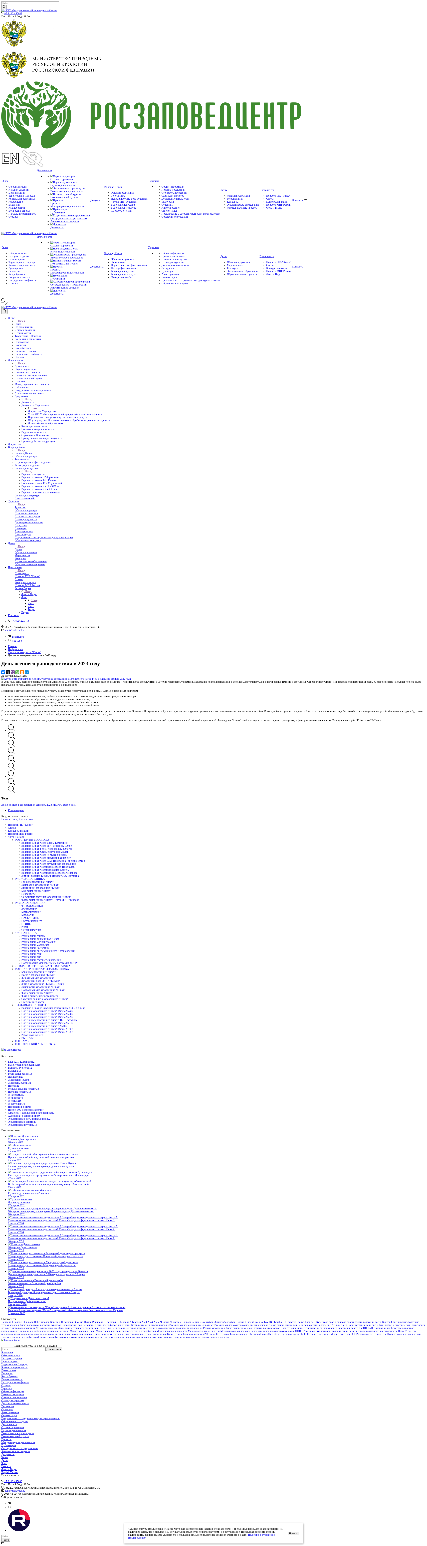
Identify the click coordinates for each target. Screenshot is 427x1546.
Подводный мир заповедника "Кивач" (43, 990)
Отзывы (13, 216)
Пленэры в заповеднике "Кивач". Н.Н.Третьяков (49, 1020)
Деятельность (44, 170)
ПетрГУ (402, 1331)
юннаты (224, 1337)
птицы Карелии (184, 1334)
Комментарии (16, 810)
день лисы (372, 1325)
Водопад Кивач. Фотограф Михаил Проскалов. (48, 866)
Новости (6, 1466)
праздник (64, 1334)
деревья (131, 1328)
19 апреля (97, 1322)
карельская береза (348, 1328)
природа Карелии (94, 1334)
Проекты (55, 203)
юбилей (214, 1337)
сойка (313, 1334)
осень (72, 804)
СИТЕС (304, 1334)
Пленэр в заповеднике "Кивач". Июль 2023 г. (47, 1014)
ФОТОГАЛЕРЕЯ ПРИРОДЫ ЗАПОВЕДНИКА (42, 968)
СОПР (354, 1334)
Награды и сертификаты (22, 213)
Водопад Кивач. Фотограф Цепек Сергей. (45, 869)
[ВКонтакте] (3, 672)
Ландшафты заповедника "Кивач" (40, 987)
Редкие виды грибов (33, 935)
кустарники (8, 1331)
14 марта (78, 1322)
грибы (280, 1325)
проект (108, 1334)
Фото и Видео (274, 207)
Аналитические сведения (64, 221)
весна (378, 1322)
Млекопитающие (31, 911)
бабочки (292, 1322)
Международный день (82, 1331)
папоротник (376, 1331)
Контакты (297, 200)
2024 (150, 1322)
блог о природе (337, 1322)
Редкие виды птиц (31, 953)
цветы (98, 1337)
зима (269, 1328)
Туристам (153, 181)
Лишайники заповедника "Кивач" (40, 887)
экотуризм (179, 1337)
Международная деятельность (67, 206)
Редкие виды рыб (31, 956)
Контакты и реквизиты (22, 198)
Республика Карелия (228, 1334)
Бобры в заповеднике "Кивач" (38, 971)
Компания (7, 1352)
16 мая (87, 1322)
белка (301, 1322)
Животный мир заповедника (37, 977)
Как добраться (17, 207)
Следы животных (31, 929)
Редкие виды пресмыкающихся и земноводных (48, 950)
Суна (390, 1334)
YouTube (17, 640)
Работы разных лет (32, 1035)
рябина (244, 1334)
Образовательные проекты (242, 207)
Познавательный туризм (64, 197)
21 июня (164, 1322)
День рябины (119, 1328)
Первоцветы (28, 893)
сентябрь (41, 804)
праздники (77, 1334)
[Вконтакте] (9, 1503)
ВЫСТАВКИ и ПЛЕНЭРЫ (30, 1005)
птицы (139, 1334)
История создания (19, 189)
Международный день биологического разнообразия (126, 1331)
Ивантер (285, 1328)
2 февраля (135, 1322)
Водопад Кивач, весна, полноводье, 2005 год (46, 848)
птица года (128, 1334)
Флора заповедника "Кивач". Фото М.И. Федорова (50, 899)
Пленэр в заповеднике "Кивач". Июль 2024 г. (47, 1011)
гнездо (272, 1325)
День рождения (102, 1328)
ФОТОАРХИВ (23, 1041)
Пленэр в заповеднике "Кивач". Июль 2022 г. (47, 1017)
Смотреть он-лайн (121, 210)
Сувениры (167, 204)
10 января (27, 1322)
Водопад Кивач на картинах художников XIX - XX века (53, 1008)
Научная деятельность (62, 185)
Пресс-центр (267, 190)
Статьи (270, 198)
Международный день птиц (204, 1331)
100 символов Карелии (47, 1322)
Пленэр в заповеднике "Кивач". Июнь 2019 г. (47, 1029)
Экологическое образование (243, 204)
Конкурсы (233, 201)
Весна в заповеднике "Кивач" (38, 974)
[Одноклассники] (22, 672)
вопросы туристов (50, 1325)
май (57, 1331)
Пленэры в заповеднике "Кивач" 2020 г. (44, 1026)
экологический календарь (125, 1337)
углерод (397, 1334)
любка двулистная (44, 1331)
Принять (293, 1533)
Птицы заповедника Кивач (158, 1334)
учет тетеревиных (11, 1337)
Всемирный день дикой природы (150, 1325)
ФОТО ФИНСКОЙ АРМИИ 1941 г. (35, 1044)
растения (198, 1334)
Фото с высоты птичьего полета (39, 996)
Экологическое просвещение (66, 191)
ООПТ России (303, 1331)
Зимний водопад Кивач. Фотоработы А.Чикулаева (50, 875)
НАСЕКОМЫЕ (30, 917)
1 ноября (17, 1322)
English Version (9, 1472)
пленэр (412, 1331)
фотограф (34, 1337)
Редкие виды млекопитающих (38, 941)
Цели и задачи (17, 192)
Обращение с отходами (174, 216)
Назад (21, 321)
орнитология (333, 1331)
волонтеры (33, 1325)
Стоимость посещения (174, 192)
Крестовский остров (402, 1328)
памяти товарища (359, 1331)
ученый (416, 1334)
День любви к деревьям (391, 1325)
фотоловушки (62, 1337)
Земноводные (29, 908)
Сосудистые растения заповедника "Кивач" (46, 896)
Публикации (57, 212)
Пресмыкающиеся (31, 920)
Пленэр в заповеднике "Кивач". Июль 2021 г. (47, 1023)
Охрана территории (61, 179)
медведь (64, 1331)
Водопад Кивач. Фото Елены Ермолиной (44, 842)
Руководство (16, 201)
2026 (156, 1322)
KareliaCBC (280, 1322)
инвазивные (298, 1328)
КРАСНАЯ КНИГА (26, 932)
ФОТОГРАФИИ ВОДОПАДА (32, 839)
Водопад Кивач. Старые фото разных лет (44, 851)
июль (326, 1328)
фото (66, 804)
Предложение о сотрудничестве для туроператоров (190, 213)
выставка (263, 1325)
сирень (295, 1334)
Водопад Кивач (113, 187)
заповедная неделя (178, 1328)
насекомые (281, 1331)
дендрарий (291, 1325)
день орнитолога (415, 1325)
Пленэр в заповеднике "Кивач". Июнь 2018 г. (47, 1032)
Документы (57, 227)
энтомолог (204, 1337)
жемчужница (149, 1328)
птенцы (117, 1334)
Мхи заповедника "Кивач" (36, 890)
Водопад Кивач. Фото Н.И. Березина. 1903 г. (46, 845)
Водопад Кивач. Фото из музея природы (44, 854)
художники (77, 1337)
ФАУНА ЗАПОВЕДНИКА (30, 902)
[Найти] (4, 7)
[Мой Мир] (27, 672)
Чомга (106, 1337)
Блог (4, 1463)
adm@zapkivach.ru (15, 630)
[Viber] (13, 672)
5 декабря (229, 1322)
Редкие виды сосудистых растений (41, 959)
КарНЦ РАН (366, 1328)
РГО (206, 1334)
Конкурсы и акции (277, 201)
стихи (371, 1334)
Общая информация (122, 192)
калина (333, 1328)
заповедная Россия (200, 1328)
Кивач (4, 1457)
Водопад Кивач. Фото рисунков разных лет (46, 857)
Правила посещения (172, 189)
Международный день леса (171, 1331)
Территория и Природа (22, 195)
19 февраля (122, 1322)
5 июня (240, 1322)
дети (139, 1328)
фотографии (47, 1337)
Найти (6, 1540)
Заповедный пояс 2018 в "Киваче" (40, 980)
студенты (381, 1334)
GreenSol (258, 1322)
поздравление (51, 1334)
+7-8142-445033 (13, 13)
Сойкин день (324, 1334)
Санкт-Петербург (270, 1334)
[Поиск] (4, 311)
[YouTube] (9, 1507)
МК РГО (57, 804)
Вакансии (14, 204)
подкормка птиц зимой (14, 1334)
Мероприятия (235, 198)
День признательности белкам (75, 1328)
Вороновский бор (72, 1325)
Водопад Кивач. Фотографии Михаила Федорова (49, 872)
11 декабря (67, 1322)
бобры (350, 1322)
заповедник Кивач (222, 1328)
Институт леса (313, 1328)
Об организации (18, 186)
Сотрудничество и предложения (68, 218)
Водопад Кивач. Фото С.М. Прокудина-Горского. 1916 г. (53, 860)
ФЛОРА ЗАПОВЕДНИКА (30, 878)
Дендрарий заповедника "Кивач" (40, 884)
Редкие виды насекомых (35, 947)
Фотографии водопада (123, 201)
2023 (49, 804)
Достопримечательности (175, 198)
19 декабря (110, 1322)
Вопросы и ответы (19, 210)
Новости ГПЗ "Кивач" (279, 195)
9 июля (249, 1322)
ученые (407, 1334)
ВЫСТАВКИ (29, 1038)
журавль (162, 1328)
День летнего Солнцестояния (348, 1325)
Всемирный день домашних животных (191, 1325)
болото (358, 1322)
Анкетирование (170, 207)
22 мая (195, 1322)
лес (17, 1331)
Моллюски (27, 914)
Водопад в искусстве (123, 204)
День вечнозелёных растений (314, 1325)
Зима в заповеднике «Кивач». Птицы (42, 983)
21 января (185, 1322)
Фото (31, 603)
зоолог (276, 1328)
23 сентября (206, 1322)
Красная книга (382, 1328)
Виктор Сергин (391, 1322)
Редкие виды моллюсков (35, 944)
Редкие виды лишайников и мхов (40, 938)
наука (291, 1331)
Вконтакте (18, 636)
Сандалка (254, 1334)
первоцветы (390, 1331)
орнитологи (319, 1331)
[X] (8, 672)
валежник (368, 1322)
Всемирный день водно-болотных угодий (106, 1325)
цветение (89, 1337)
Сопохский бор (341, 1334)
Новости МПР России (278, 204)
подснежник (35, 1334)
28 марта (219, 1322)
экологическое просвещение (156, 1337)
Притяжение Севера (32, 1002)
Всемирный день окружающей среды (235, 1325)
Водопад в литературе (123, 207)
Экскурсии (167, 201)
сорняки (363, 1334)
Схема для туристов (172, 195)
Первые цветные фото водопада (129, 198)
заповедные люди (243, 1328)
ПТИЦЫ (26, 923)
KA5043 (268, 1322)
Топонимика (118, 195)
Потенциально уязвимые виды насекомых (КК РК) (50, 962)
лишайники (26, 1331)
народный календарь (263, 1331)
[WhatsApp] (17, 672)
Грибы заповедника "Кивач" (37, 881)
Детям (223, 190)
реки (212, 1334)
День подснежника (47, 1328)
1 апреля (6, 1322)
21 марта (174, 1322)
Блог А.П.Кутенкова (316, 1322)
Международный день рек (235, 1331)
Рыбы (24, 926)
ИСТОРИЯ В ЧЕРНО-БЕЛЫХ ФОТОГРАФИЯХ (43, 965)
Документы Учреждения (42, 411)
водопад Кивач (18, 1325)
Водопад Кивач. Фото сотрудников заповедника (48, 863)
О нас (5, 181)
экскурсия (191, 1337)
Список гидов (169, 210)
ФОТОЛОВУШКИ (32, 905)
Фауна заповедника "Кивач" (37, 993)
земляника (260, 1328)
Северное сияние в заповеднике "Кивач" (44, 999)
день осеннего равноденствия (18, 804)
